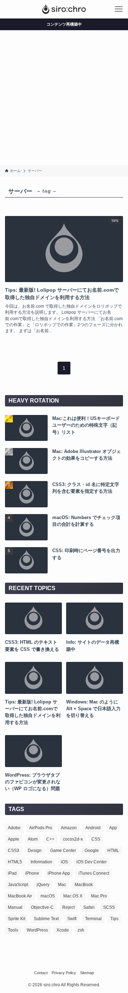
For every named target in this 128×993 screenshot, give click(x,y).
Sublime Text (46, 918)
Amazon (69, 827)
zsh (81, 930)
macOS (48, 896)
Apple (13, 839)
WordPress (37, 930)
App (113, 827)
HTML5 (15, 861)
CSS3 (13, 850)
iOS (64, 861)
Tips (114, 918)
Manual (15, 907)
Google (92, 850)
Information (41, 861)
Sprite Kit (16, 918)
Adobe (14, 827)
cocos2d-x (73, 839)
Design (35, 850)
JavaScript (18, 884)
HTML (113, 850)
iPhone (32, 873)
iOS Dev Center (91, 861)
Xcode (63, 930)
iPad (12, 873)
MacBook (84, 884)
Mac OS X (72, 896)
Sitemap (87, 973)
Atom (33, 839)
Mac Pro (99, 896)
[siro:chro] (64, 9)
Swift (71, 918)
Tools (13, 930)
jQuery (43, 884)
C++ (50, 839)
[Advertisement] (64, 98)
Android (93, 827)
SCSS (109, 907)
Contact (41, 973)
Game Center (63, 850)
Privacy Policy (64, 973)
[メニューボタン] (119, 9)
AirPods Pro (40, 827)
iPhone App (59, 873)
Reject (68, 907)
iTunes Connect (94, 873)
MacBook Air (20, 896)
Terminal (93, 918)
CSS (95, 839)
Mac (62, 884)
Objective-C (42, 907)
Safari (89, 907)
